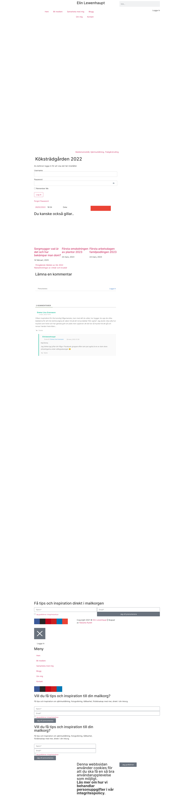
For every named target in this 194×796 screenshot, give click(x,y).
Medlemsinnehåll (82, 152)
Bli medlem (58, 11)
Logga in (112, 289)
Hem (47, 11)
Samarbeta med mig (75, 11)
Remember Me (42, 188)
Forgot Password (41, 201)
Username (38, 170)
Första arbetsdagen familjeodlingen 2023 (103, 250)
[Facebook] (37, 621)
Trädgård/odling (112, 152)
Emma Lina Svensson (57, 339)
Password (38, 179)
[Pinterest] (48, 621)
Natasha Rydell (85, 623)
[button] (93, 208)
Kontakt (90, 17)
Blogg (91, 11)
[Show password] (113, 183)
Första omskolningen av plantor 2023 (75, 250)
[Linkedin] (59, 621)
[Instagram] (42, 621)
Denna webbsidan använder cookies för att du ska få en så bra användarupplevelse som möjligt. (95, 778)
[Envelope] (65, 621)
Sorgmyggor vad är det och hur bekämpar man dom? (47, 252)
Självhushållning (97, 152)
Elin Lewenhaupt (91, 3)
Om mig (79, 17)
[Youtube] (54, 621)
